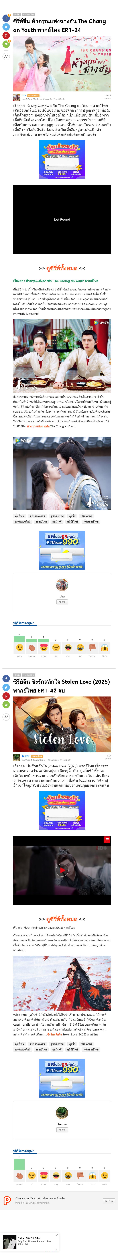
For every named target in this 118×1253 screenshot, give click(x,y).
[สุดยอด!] (31, 648)
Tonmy (26, 755)
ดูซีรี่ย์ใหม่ (72, 521)
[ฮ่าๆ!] (68, 648)
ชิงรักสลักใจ (55, 1034)
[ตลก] (80, 648)
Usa (24, 95)
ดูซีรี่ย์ (72, 515)
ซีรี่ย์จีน (17, 14)
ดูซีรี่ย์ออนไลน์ (37, 515)
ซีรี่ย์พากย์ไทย (28, 14)
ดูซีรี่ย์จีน (19, 515)
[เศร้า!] (19, 648)
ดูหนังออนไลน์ (22, 521)
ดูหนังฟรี (57, 521)
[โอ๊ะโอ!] (104, 648)
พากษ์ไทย (41, 521)
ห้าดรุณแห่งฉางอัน (38, 426)
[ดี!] (55, 648)
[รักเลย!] (43, 648)
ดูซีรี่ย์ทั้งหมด (62, 268)
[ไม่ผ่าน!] (92, 648)
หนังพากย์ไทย (91, 521)
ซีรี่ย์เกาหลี (86, 515)
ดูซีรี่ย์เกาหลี (57, 515)
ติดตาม (62, 601)
